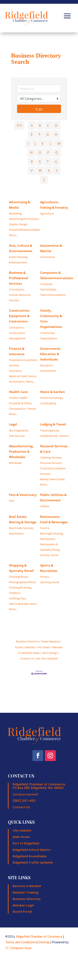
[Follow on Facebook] (37, 755)
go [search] (40, 109)
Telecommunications (53, 295)
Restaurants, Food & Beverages (54, 519)
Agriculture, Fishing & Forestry (54, 204)
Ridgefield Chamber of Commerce (39, 936)
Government (48, 371)
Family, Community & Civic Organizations (51, 318)
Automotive (47, 257)
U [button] (56, 161)
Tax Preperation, (19, 430)
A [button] (32, 125)
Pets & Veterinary (23, 495)
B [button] (40, 125)
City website (22, 830)
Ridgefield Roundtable (30, 856)
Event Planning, (18, 257)
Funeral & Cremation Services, (53, 471)
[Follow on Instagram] (50, 755)
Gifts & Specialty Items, (23, 604)
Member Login (23, 905)
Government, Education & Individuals (50, 353)
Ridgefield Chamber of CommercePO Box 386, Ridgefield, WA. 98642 (39, 786)
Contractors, (16, 327)
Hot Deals (44, 647)
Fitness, (45, 577)
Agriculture (47, 213)
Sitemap (44, 942)
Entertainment (18, 262)
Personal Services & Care (53, 449)
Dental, (32, 408)
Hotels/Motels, (49, 436)
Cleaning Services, (51, 457)
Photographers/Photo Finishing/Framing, (22, 584)
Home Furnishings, (51, 398)
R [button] (32, 161)
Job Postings (49, 653)
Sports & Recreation (48, 568)
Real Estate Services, (21, 528)
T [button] (48, 161)
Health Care (18, 392)
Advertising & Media (19, 204)
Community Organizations (48, 335)
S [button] (40, 161)
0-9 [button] (19, 125)
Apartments (16, 533)
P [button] (48, 152)
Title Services (17, 436)
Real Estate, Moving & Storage (22, 519)
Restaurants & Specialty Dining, (50, 547)
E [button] (32, 134)
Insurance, (15, 371)
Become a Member (27, 886)
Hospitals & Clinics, (20, 403)
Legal (13, 424)
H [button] (56, 134)
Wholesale (15, 463)
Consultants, (17, 289)
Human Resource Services (19, 297)
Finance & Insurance (17, 351)
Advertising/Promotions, (24, 219)
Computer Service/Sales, (48, 286)
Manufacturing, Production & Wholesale (21, 451)
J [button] (35, 143)
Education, (46, 365)
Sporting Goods (49, 582)
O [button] (40, 152)
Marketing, (15, 213)
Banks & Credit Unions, (23, 376)
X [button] (49, 170)
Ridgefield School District (32, 850)
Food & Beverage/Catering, (52, 530)
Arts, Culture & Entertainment (20, 248)
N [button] (31, 152)
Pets (11, 501)
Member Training (25, 892)
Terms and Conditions (20, 942)
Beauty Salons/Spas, (52, 479)
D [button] (56, 125)
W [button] (40, 170)
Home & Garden (52, 392)
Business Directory (27, 641)
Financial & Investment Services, (23, 362)
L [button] (50, 143)
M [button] (58, 143)
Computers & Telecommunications (56, 275)
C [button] (48, 125)
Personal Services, (51, 463)
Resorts (64, 436)
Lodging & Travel (53, 424)
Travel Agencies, (50, 430)
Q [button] (56, 152)
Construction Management (17, 335)
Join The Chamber (47, 658)
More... (13, 235)
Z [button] (44, 179)
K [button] (43, 143)
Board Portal (22, 912)
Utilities (44, 506)
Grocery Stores (49, 555)
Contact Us (21, 807)
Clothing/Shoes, (18, 577)
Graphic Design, (18, 224)
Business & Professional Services (18, 277)
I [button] (28, 143)
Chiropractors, (18, 408)
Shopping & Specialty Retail (21, 568)
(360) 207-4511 (24, 801)
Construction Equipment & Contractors (19, 315)
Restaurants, (48, 539)
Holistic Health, (18, 398)
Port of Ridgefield (26, 843)
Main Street (21, 837)
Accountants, (17, 381)
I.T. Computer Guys (18, 948)
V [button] (32, 170)
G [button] (47, 134)
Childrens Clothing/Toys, (18, 595)
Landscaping (48, 403)
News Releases (50, 641)
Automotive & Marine (51, 248)
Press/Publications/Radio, (25, 230)
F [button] (39, 134)
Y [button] (57, 170)
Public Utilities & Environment (53, 497)
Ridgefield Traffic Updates (33, 862)
